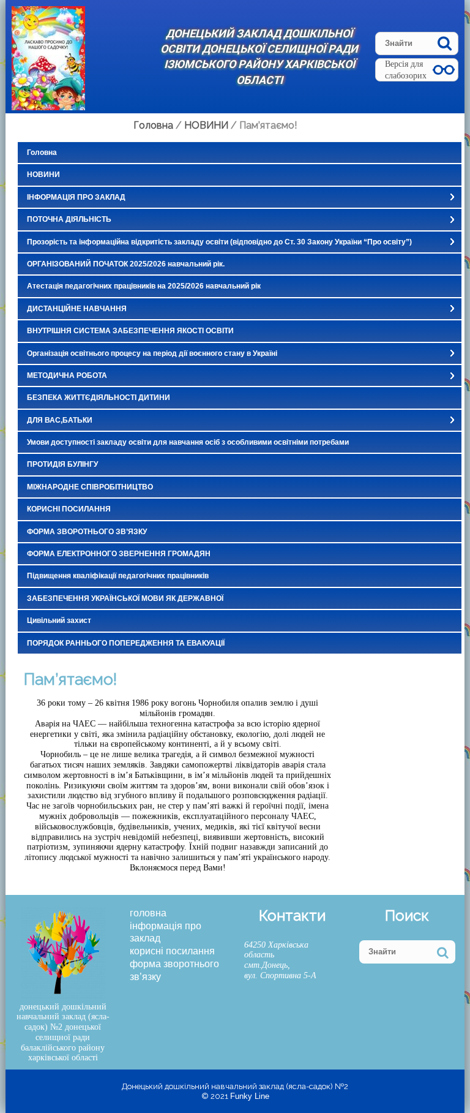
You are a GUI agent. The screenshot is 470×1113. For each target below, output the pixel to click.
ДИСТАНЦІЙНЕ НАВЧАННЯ (77, 308)
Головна (42, 152)
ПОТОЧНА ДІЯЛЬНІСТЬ (69, 219)
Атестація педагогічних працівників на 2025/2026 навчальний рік (144, 286)
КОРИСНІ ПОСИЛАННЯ (69, 509)
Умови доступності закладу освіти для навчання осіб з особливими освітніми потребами (188, 442)
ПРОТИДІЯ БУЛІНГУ (62, 464)
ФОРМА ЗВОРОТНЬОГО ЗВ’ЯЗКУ (87, 531)
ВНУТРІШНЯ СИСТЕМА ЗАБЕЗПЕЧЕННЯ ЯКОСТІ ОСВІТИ (130, 330)
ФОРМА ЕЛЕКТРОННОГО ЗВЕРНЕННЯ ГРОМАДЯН (119, 553)
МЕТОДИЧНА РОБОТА (67, 375)
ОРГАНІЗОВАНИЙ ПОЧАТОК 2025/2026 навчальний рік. (126, 264)
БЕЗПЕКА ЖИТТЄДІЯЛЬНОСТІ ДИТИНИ (98, 397)
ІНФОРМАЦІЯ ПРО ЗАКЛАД (76, 197)
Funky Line (249, 1096)
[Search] (444, 43)
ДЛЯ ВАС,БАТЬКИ (59, 420)
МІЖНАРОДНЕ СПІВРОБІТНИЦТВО (90, 487)
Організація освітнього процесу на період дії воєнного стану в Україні (152, 353)
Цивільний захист (59, 620)
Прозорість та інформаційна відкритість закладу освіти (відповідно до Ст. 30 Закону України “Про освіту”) (219, 242)
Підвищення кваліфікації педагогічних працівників (118, 576)
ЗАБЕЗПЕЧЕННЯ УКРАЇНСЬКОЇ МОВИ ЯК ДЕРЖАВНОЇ (125, 598)
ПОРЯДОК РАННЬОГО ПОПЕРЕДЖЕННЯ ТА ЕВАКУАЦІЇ (126, 643)
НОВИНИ (43, 174)
